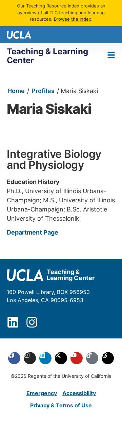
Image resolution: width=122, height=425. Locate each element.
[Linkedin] (13, 322)
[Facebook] (14, 358)
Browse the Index (72, 19)
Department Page (32, 232)
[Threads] (108, 358)
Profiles (43, 90)
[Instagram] (32, 322)
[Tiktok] (92, 358)
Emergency (41, 393)
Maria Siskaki (49, 108)
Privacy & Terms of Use (61, 405)
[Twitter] (61, 358)
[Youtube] (76, 358)
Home (16, 90)
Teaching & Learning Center (47, 56)
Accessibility (79, 393)
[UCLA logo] (19, 34)
